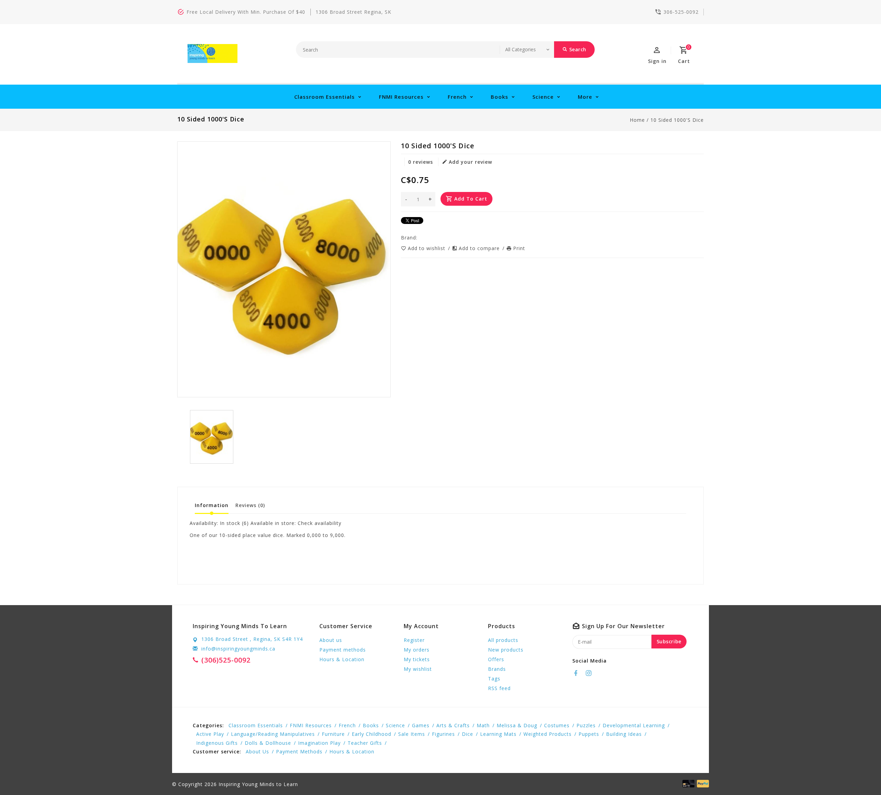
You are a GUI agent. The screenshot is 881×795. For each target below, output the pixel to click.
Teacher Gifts (365, 743)
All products (503, 640)
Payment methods (342, 649)
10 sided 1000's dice (677, 120)
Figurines (443, 734)
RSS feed (499, 688)
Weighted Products (547, 734)
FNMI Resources (401, 96)
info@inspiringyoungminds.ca (238, 648)
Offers (496, 659)
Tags (494, 678)
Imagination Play (319, 743)
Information (212, 505)
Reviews (250, 505)
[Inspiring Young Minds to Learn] (212, 53)
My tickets (417, 659)
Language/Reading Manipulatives (273, 734)
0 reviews (420, 162)
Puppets (589, 734)
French (457, 96)
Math (483, 725)
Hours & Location (341, 659)
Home (637, 120)
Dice (467, 734)
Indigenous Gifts (217, 743)
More (585, 96)
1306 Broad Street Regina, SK (353, 12)
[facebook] (577, 673)
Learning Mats (498, 734)
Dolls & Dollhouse (268, 743)
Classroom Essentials (324, 96)
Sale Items (411, 734)
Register (414, 640)
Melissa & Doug (517, 725)
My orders (416, 649)
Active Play (210, 734)
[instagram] (590, 673)
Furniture (333, 734)
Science (543, 96)
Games (420, 725)
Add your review (470, 162)
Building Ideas (624, 734)
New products (505, 649)
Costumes (557, 725)
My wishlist (418, 669)
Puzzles (586, 725)
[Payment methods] (701, 783)
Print (519, 248)
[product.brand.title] (419, 238)
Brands (497, 669)
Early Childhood (371, 734)
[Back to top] (860, 774)
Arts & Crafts (453, 725)
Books (499, 96)
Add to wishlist (427, 248)
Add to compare (480, 248)
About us (330, 640)
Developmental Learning (634, 725)
